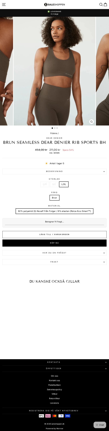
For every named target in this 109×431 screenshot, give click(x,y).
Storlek (54, 179)
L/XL (63, 184)
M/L (54, 184)
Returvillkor (54, 398)
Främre (53, 133)
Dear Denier (54, 138)
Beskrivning (54, 171)
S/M (45, 184)
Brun (54, 197)
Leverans (54, 403)
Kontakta (53, 362)
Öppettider (53, 369)
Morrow (59, 428)
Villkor (54, 394)
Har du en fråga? (55, 253)
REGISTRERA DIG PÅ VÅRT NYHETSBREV (54, 411)
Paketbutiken (54, 385)
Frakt (55, 262)
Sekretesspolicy (54, 389)
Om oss (54, 376)
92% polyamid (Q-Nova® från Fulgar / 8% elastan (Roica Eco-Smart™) (54, 211)
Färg (54, 192)
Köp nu (54, 243)
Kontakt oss (54, 380)
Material (54, 206)
